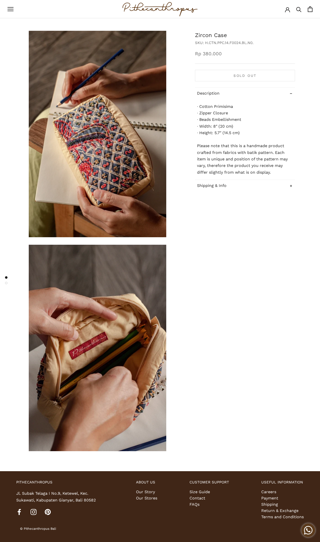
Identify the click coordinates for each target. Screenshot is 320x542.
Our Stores (146, 498)
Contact (197, 498)
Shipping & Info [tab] (211, 185)
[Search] (299, 9)
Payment (269, 498)
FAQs (195, 504)
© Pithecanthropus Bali (38, 528)
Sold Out (245, 76)
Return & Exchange (279, 510)
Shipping (269, 504)
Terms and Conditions (282, 516)
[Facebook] (19, 511)
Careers (268, 491)
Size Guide (200, 491)
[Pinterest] (48, 511)
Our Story (145, 491)
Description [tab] (208, 93)
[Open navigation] (11, 9)
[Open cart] (310, 9)
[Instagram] (33, 511)
